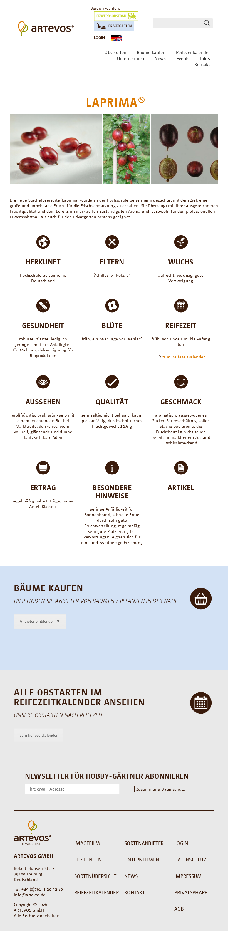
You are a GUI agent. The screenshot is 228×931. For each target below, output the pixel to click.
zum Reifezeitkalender (183, 356)
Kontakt (134, 892)
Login (99, 37)
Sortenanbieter (143, 843)
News (131, 876)
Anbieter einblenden (37, 621)
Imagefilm (87, 843)
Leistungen (87, 859)
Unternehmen (141, 859)
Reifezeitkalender (96, 892)
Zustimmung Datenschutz (160, 788)
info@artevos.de (30, 894)
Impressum (188, 876)
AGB (179, 909)
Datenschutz (190, 859)
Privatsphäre (190, 892)
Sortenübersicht (95, 876)
